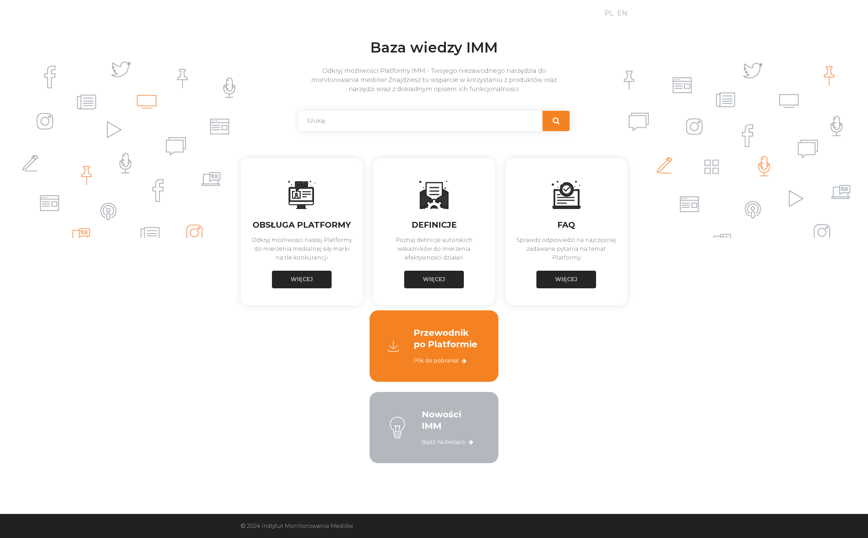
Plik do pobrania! (436, 360)
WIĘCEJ (302, 279)
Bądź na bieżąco (443, 442)
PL (609, 13)
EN (622, 13)
